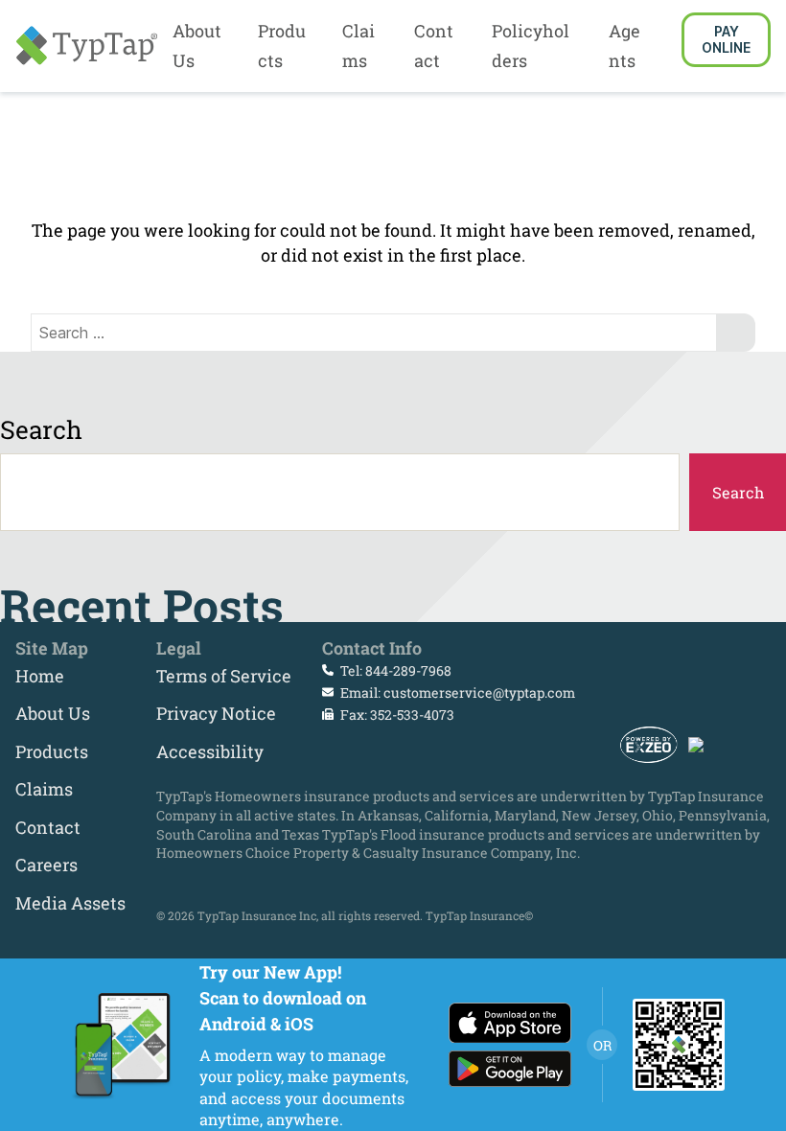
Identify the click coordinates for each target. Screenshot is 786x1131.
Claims (358, 46)
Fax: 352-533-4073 (395, 714)
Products (282, 46)
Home (39, 675)
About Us (197, 46)
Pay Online (726, 40)
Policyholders (530, 46)
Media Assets (70, 902)
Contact (433, 46)
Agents (624, 46)
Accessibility (210, 751)
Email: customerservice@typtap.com (456, 692)
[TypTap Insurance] (86, 46)
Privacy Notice (216, 713)
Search (41, 429)
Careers (46, 864)
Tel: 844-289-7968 (394, 670)
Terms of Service (223, 675)
